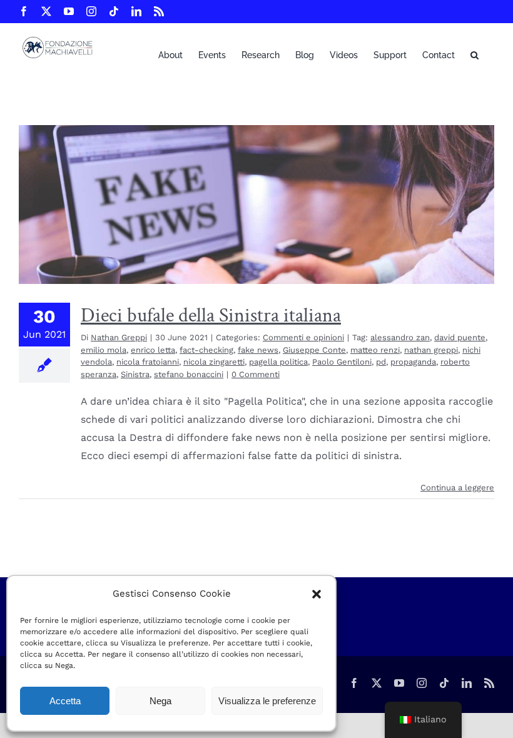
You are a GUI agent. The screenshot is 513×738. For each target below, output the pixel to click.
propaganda (413, 361)
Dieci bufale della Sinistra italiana (211, 315)
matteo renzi (375, 350)
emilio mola (103, 350)
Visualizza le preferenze (267, 700)
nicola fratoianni (147, 361)
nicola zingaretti (214, 361)
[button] (316, 594)
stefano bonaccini (188, 374)
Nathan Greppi (119, 337)
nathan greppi (431, 350)
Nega (160, 700)
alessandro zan (400, 337)
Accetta (65, 700)
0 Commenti (255, 374)
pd (381, 361)
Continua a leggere (457, 487)
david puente (459, 337)
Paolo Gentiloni (342, 361)
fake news (258, 350)
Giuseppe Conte (314, 350)
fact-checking (206, 350)
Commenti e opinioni (303, 337)
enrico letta (153, 350)
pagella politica (278, 361)
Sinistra (135, 374)
